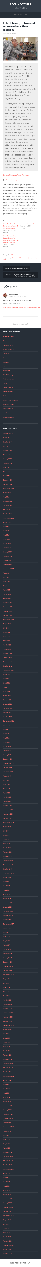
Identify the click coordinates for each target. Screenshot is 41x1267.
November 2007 (8, 915)
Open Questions (8, 387)
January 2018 (7, 459)
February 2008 (7, 903)
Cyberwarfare (23, 258)
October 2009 (7, 818)
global (30, 258)
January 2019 (7, 450)
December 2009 (8, 810)
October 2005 (7, 1021)
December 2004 (8, 1063)
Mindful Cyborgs (8, 375)
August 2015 (7, 522)
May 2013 (6, 636)
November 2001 (8, 1207)
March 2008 (7, 898)
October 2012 (7, 666)
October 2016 (7, 484)
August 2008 (7, 877)
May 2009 (6, 839)
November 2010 (8, 763)
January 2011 (7, 755)
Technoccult (20, 4)
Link (12, 255)
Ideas (5, 358)
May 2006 (6, 991)
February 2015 (7, 548)
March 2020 (7, 438)
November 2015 (8, 510)
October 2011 (7, 717)
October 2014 (7, 564)
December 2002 (8, 1156)
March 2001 (7, 1237)
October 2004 (7, 1072)
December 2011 (8, 708)
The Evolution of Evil (27, 224)
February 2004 (7, 1106)
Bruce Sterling (11, 180)
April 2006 (6, 996)
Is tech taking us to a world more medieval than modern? (19, 26)
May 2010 (6, 789)
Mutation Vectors (8, 379)
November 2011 (8, 712)
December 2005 (8, 1013)
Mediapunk (6, 370)
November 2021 (8, 433)
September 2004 (8, 1076)
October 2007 (7, 920)
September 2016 (8, 488)
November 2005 (8, 1017)
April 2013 (6, 641)
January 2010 (7, 805)
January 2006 (7, 1008)
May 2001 (6, 1228)
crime (8, 258)
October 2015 (7, 514)
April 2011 (6, 742)
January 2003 (7, 1152)
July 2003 (6, 1135)
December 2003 (8, 1114)
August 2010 (7, 776)
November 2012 (8, 662)
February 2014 (7, 598)
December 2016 (8, 480)
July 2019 (6, 446)
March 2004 (7, 1101)
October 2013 (7, 615)
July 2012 (6, 679)
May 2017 (6, 471)
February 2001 (7, 1241)
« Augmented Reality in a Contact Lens (16, 268)
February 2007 (7, 953)
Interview (6, 362)
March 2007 (7, 949)
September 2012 (8, 670)
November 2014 (8, 560)
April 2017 (6, 476)
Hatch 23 (6, 353)
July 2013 (6, 628)
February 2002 (7, 1199)
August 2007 (7, 928)
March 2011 (7, 746)
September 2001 (8, 1215)
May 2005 (6, 1042)
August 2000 (7, 1249)
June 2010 (6, 784)
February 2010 (7, 801)
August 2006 (7, 979)
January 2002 (7, 1203)
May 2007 (6, 941)
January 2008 (7, 907)
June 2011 (6, 734)
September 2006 (8, 974)
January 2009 (7, 856)
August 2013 (7, 624)
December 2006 (8, 962)
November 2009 (8, 814)
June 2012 (6, 683)
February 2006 (7, 1004)
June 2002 (6, 1182)
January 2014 (7, 603)
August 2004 (7, 1080)
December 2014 (8, 556)
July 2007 (6, 932)
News (5, 383)
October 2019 (7, 442)
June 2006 (6, 987)
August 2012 (7, 674)
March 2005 (7, 1051)
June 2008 (6, 886)
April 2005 (6, 1046)
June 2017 (6, 467)
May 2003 (6, 1144)
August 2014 (7, 573)
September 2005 (8, 1025)
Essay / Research (8, 349)
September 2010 (8, 772)
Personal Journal (8, 391)
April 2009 (6, 843)
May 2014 (6, 586)
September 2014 (8, 569)
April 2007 (6, 945)
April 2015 (6, 539)
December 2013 (8, 607)
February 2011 (7, 750)
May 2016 (6, 497)
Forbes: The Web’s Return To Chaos (16, 175)
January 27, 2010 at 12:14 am (18, 296)
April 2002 (6, 1190)
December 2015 (8, 505)
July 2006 (6, 983)
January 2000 (7, 1253)
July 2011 (6, 729)
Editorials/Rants (8, 345)
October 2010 (7, 767)
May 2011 (6, 738)
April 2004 (6, 1097)
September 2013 (8, 619)
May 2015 (6, 535)
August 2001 (7, 1220)
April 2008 (6, 894)
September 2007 (8, 924)
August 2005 (7, 1029)
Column (5, 341)
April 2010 (6, 793)
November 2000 (8, 1245)
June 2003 (6, 1139)
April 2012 (6, 691)
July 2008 (6, 882)
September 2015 (8, 518)
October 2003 (7, 1122)
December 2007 (8, 911)
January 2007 (7, 958)
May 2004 (6, 1093)
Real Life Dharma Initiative (11, 400)
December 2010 (8, 759)
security (34, 258)
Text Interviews (8, 408)
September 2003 (8, 1127)
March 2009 (7, 848)
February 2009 (7, 852)
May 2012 (6, 687)
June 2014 (6, 581)
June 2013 (6, 632)
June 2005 (6, 1038)
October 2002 (7, 1165)
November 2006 (8, 966)
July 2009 (6, 831)
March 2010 (7, 797)
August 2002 (7, 1173)
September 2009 (8, 822)
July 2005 (6, 1034)
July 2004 (6, 1084)
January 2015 (7, 552)
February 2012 (7, 700)
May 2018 (6, 455)
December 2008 (8, 860)
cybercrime (14, 258)
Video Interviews (8, 417)
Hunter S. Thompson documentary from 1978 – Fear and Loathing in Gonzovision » (21, 275)
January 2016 (7, 501)
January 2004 (7, 1110)
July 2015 (6, 526)
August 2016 (7, 493)
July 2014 (6, 577)
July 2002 (6, 1177)
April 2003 (6, 1148)
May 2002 (6, 1186)
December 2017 (8, 463)
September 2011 (8, 721)
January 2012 (7, 704)
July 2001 (6, 1224)
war (4, 259)
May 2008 (6, 890)
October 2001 (7, 1211)
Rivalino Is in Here (8, 404)
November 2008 (8, 865)
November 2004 (8, 1067)
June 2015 (6, 531)
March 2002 (7, 1194)
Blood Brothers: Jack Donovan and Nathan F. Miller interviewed (10, 226)
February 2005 (7, 1055)
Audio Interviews (8, 337)
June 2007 (6, 936)
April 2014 (6, 590)
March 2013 (7, 645)
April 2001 (6, 1232)
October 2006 (7, 970)
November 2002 (8, 1160)
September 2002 (8, 1169)
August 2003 (7, 1131)
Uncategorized (7, 413)
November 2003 (8, 1118)
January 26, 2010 (9, 34)
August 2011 (7, 725)
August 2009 (7, 827)
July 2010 (6, 780)
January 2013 (7, 653)
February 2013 (7, 649)
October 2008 (7, 869)
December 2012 (8, 658)
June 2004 (6, 1089)
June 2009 (6, 835)
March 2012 (7, 696)
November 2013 (8, 611)
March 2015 (7, 543)
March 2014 (7, 594)
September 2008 (8, 873)
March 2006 (7, 1000)
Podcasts (6, 396)
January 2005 (7, 1059)
